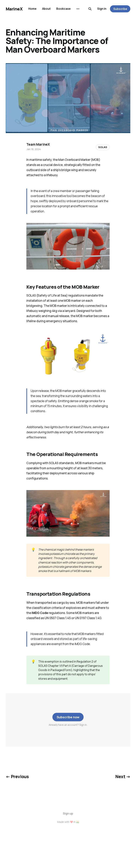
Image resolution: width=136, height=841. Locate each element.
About (46, 9)
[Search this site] (90, 8)
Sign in (101, 9)
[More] (78, 8)
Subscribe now (68, 717)
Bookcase (63, 9)
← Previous (17, 776)
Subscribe (120, 9)
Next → (122, 776)
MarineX (14, 9)
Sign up (68, 813)
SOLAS (102, 147)
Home (32, 9)
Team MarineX (38, 144)
